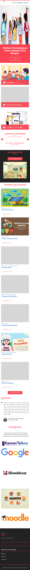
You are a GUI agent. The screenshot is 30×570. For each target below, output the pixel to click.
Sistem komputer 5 (8, 383)
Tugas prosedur (7, 354)
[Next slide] (28, 139)
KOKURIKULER (6, 236)
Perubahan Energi (7, 209)
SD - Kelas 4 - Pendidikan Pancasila (10, 265)
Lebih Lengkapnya (15, 392)
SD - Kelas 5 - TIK (6, 381)
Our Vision (3, 559)
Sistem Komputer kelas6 (9, 325)
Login (15, 58)
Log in (26, 2)
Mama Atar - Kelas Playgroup (16, 418)
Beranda (3, 553)
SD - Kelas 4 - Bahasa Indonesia (9, 294)
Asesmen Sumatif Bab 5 (9, 296)
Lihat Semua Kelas (15, 158)
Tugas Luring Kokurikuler (10, 238)
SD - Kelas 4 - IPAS (6, 208)
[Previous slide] (2, 139)
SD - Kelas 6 (5, 323)
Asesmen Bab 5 (7, 267)
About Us (3, 556)
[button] (25, 398)
